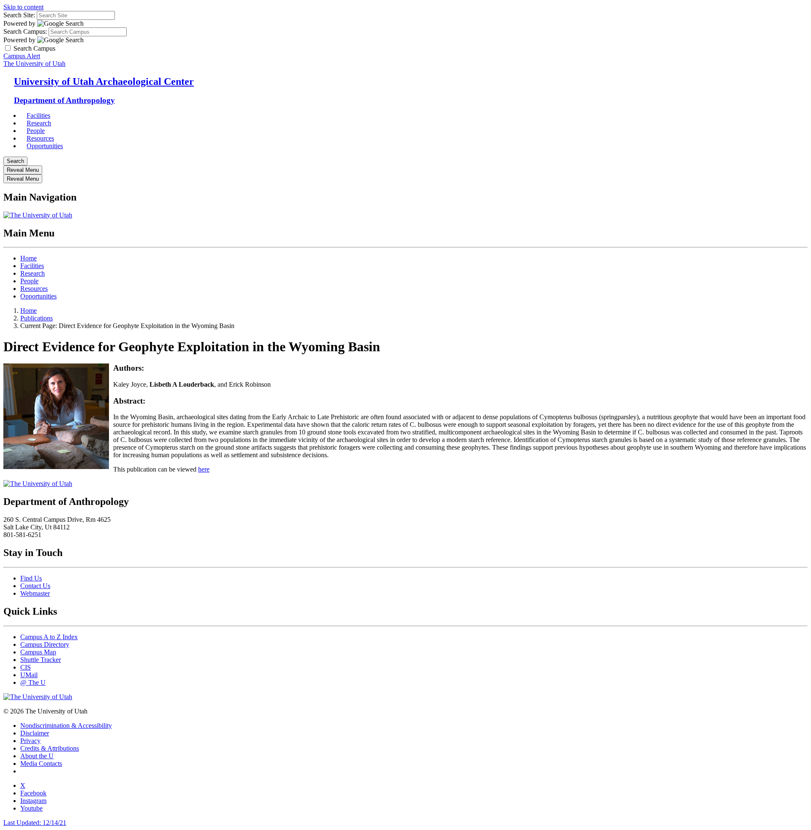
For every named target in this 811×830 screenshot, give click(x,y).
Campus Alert (21, 56)
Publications (36, 318)
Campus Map (38, 652)
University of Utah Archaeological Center (104, 81)
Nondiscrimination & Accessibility (66, 725)
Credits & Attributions (49, 748)
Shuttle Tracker (40, 659)
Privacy (30, 740)
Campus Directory (44, 644)
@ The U (33, 682)
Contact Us (35, 585)
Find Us (31, 578)
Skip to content (23, 7)
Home (28, 258)
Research (32, 273)
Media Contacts (41, 763)
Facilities (32, 265)
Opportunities (45, 145)
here (204, 469)
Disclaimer (34, 733)
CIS (25, 667)
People (29, 281)
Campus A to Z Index (49, 636)
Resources (34, 288)
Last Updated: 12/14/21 (34, 822)
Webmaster (35, 593)
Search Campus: (25, 31)
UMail (29, 674)
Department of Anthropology (64, 100)
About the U (37, 755)
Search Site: (19, 15)
